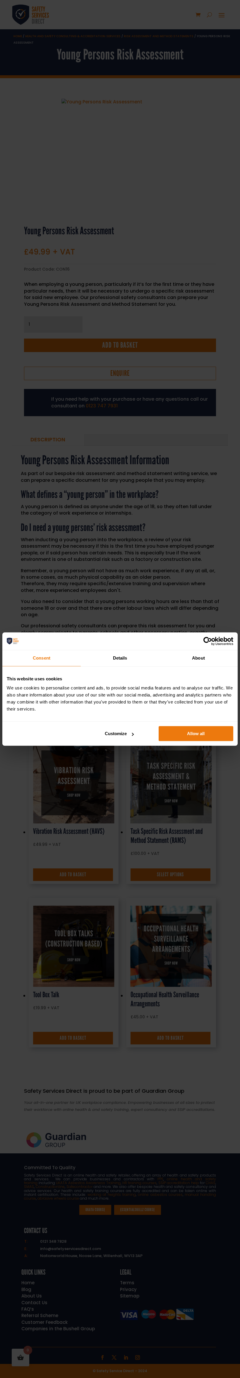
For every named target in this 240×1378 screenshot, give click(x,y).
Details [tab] (120, 657)
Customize (116, 733)
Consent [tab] (41, 657)
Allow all (196, 733)
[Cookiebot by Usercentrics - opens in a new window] (207, 641)
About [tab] (198, 657)
